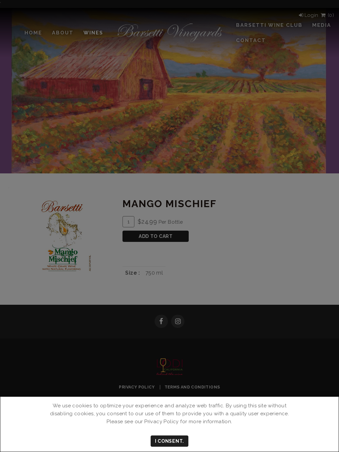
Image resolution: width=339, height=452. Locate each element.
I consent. (169, 441)
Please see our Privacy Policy (143, 422)
